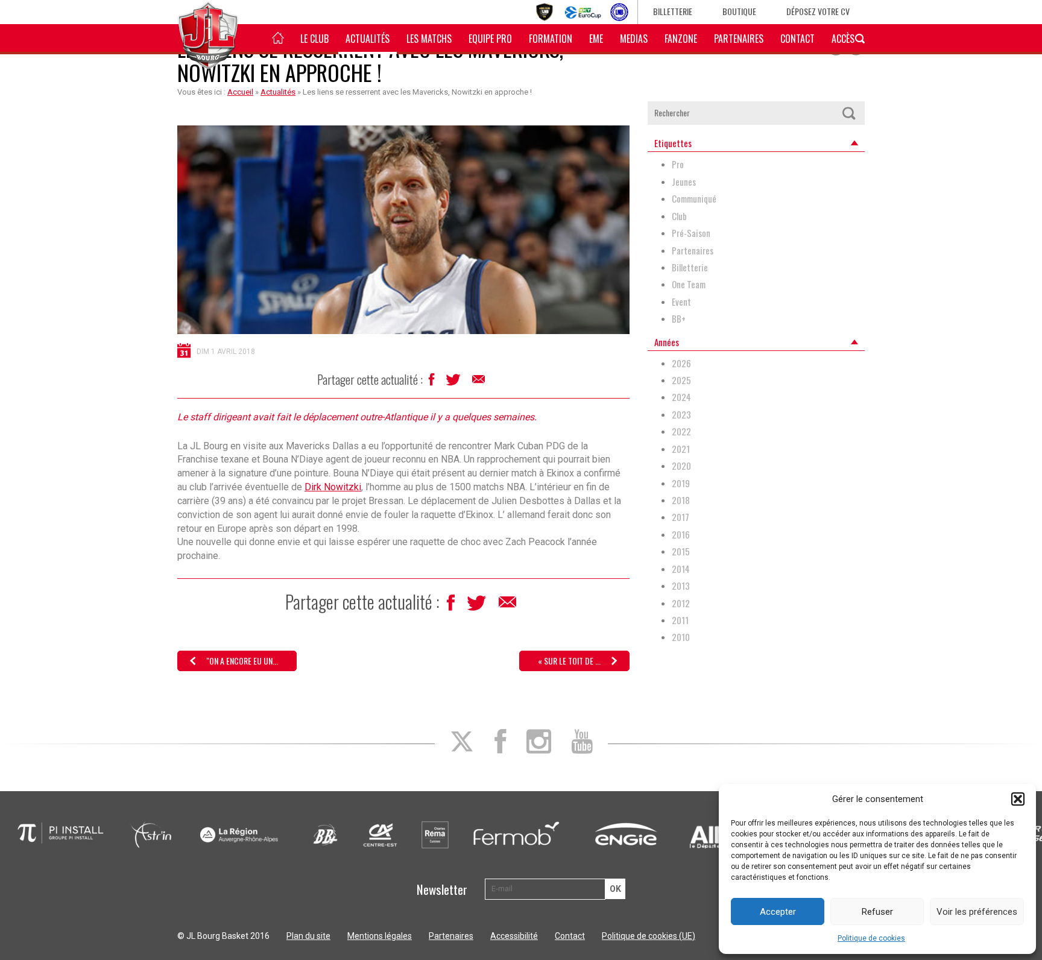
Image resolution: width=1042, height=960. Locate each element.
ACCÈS (843, 38)
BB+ (679, 318)
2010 (681, 637)
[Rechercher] (848, 113)
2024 (681, 397)
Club (679, 216)
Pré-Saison (691, 233)
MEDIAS (634, 38)
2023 (681, 414)
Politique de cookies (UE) (648, 936)
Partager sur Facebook (432, 382)
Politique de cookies (871, 938)
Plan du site (308, 936)
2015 (681, 551)
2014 (681, 569)
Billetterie (672, 11)
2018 (681, 500)
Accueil (240, 91)
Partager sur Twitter (454, 383)
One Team (689, 284)
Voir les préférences (976, 911)
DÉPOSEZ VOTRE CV (818, 11)
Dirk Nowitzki (333, 487)
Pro (678, 164)
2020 (681, 465)
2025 (681, 380)
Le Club (314, 38)
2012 (681, 603)
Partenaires (738, 38)
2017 (680, 517)
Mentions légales (379, 936)
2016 (681, 534)
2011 (680, 620)
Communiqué (694, 198)
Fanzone (681, 38)
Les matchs (429, 38)
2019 (681, 483)
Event (681, 301)
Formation (550, 38)
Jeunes (684, 181)
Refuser (877, 911)
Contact (797, 38)
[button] (1018, 799)
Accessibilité (514, 936)
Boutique (739, 11)
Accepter (778, 911)
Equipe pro (490, 38)
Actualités (368, 38)
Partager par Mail (479, 382)
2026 (681, 363)
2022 (681, 431)
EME (596, 38)
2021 (681, 449)
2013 (681, 585)
